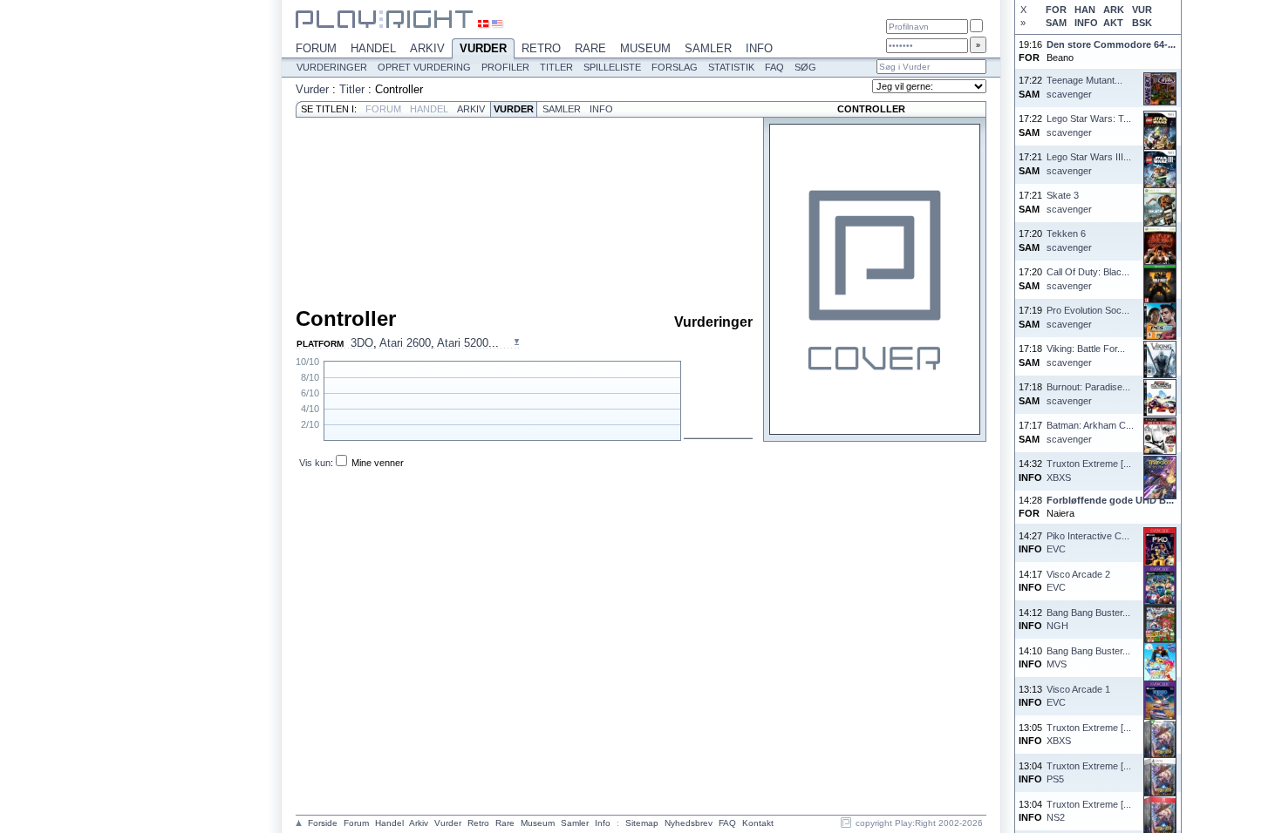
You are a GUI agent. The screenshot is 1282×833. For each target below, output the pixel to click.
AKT (1113, 22)
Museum (645, 48)
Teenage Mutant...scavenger (1084, 86)
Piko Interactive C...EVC (1088, 542)
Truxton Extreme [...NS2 (1089, 811)
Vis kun (315, 462)
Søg (805, 67)
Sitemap (641, 823)
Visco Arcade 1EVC (1078, 696)
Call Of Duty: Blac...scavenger (1088, 278)
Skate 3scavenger (1069, 201)
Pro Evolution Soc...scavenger (1088, 316)
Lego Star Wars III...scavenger (1089, 163)
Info (759, 48)
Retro (541, 48)
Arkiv (427, 48)
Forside (323, 823)
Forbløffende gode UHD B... (1110, 500)
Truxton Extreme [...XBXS (1089, 470)
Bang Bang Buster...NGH (1088, 619)
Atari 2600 (405, 342)
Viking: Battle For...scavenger (1086, 355)
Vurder (483, 48)
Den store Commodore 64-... (1111, 44)
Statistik (731, 67)
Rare (590, 48)
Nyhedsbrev (689, 823)
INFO (1085, 22)
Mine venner (377, 462)
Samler (708, 48)
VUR (1142, 9)
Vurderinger (332, 67)
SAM (1056, 22)
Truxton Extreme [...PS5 (1089, 772)
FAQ (774, 67)
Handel (373, 48)
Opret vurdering (424, 67)
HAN (1084, 9)
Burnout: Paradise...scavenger (1088, 393)
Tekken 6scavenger (1069, 240)
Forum (316, 48)
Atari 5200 (462, 342)
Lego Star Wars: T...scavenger (1089, 125)
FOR (1056, 9)
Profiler (505, 67)
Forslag (674, 67)
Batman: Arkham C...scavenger (1090, 432)
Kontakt (758, 823)
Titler (556, 67)
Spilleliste (612, 67)
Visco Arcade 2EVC (1078, 581)
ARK (1113, 9)
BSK (1142, 22)
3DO (362, 342)
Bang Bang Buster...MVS (1088, 657)
